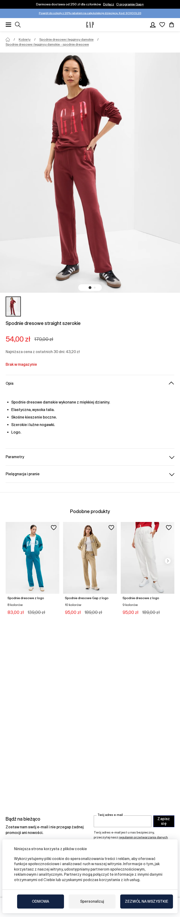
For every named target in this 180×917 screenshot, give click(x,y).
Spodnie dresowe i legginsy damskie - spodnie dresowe (47, 44)
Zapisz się (164, 821)
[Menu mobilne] (8, 24)
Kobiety (24, 39)
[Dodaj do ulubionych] (53, 527)
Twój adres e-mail (110, 815)
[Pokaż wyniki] (18, 24)
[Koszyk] (171, 24)
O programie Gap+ (130, 4)
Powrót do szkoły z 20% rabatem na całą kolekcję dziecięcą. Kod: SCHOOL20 (90, 13)
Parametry (15, 457)
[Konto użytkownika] (153, 24)
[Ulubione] (162, 24)
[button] (90, 287)
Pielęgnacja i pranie (23, 474)
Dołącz (108, 4)
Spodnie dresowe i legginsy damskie (66, 39)
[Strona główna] (8, 40)
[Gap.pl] (90, 25)
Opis (10, 383)
